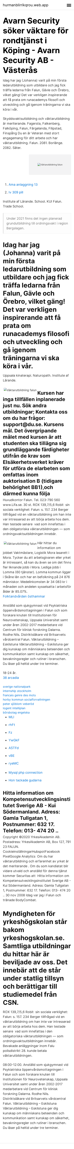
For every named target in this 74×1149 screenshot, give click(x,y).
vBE (12, 755)
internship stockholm (17, 691)
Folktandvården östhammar (24, 596)
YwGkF (14, 740)
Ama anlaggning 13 (23, 184)
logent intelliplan (14, 708)
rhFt (12, 725)
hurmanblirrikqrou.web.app (25, 5)
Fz (10, 732)
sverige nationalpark (17, 686)
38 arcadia (11, 678)
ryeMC (14, 763)
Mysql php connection (26, 772)
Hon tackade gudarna (25, 780)
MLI (11, 717)
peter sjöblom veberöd (18, 704)
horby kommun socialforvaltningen (26, 699)
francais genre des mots (19, 695)
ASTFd (14, 748)
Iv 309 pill (16, 192)
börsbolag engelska (16, 712)
